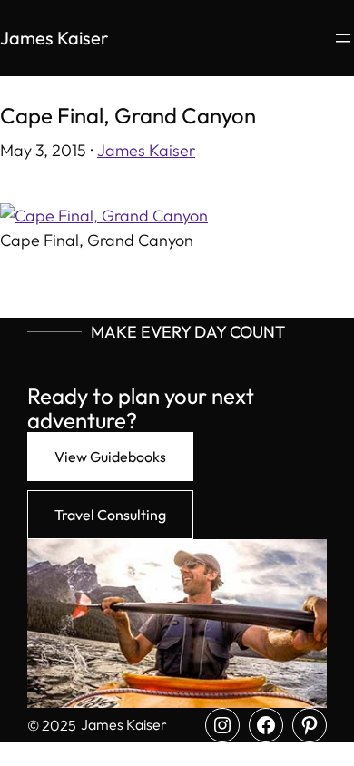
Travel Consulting (110, 515)
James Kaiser (54, 37)
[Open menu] (343, 38)
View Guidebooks (110, 456)
